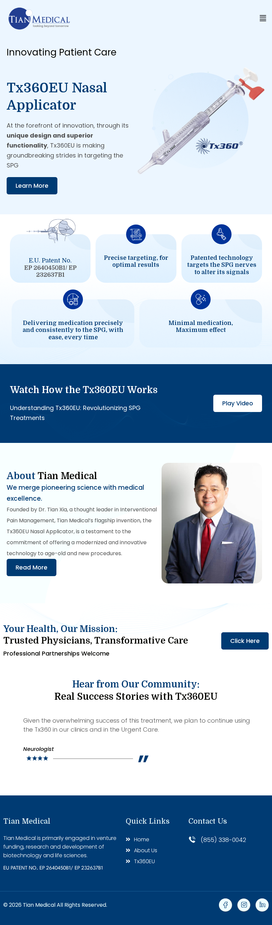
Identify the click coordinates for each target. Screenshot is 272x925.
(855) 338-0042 (223, 840)
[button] (263, 18)
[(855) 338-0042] (192, 839)
